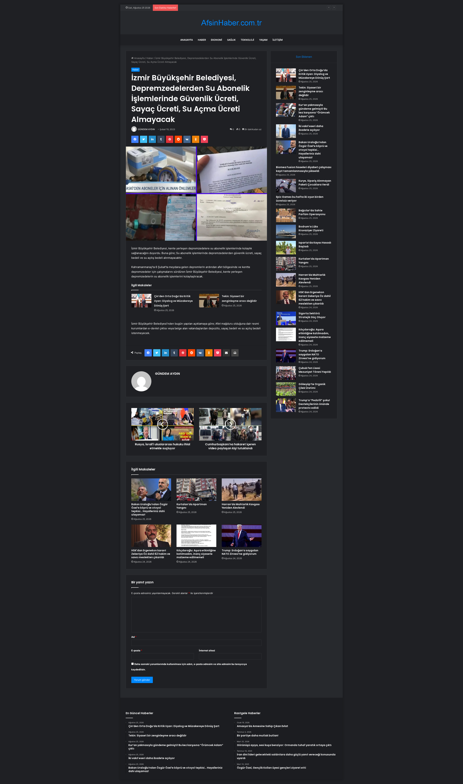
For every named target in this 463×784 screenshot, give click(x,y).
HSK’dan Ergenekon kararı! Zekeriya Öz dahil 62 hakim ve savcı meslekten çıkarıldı (150, 554)
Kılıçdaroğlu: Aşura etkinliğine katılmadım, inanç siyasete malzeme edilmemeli (196, 554)
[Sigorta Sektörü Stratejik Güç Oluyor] (286, 318)
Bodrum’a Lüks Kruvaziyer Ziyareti (311, 228)
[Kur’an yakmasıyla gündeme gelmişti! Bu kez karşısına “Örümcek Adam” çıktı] (286, 110)
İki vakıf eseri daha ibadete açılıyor (311, 128)
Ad (133, 636)
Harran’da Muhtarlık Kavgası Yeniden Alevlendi (241, 506)
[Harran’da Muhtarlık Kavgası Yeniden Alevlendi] (242, 489)
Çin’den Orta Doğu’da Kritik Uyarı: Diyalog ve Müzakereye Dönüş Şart (173, 300)
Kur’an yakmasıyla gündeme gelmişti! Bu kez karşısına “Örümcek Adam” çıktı (222, 7)
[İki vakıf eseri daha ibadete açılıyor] (286, 131)
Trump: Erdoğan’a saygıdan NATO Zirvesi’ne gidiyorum (240, 552)
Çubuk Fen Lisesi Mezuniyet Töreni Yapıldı (315, 370)
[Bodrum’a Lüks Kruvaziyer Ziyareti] (286, 231)
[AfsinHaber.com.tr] (231, 22)
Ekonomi (216, 39)
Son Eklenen (304, 56)
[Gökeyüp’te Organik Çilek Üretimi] (286, 389)
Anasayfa (186, 39)
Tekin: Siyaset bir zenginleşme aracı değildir (311, 91)
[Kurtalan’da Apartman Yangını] (196, 489)
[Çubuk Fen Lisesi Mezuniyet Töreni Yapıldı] (286, 373)
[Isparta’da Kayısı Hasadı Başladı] (286, 247)
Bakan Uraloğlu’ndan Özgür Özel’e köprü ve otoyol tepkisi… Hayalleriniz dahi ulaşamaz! (149, 509)
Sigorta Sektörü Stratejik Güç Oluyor (312, 315)
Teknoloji (247, 39)
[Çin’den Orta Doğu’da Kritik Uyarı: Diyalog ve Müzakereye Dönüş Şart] (141, 300)
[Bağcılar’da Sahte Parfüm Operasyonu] (286, 215)
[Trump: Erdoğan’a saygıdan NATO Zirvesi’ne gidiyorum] (242, 536)
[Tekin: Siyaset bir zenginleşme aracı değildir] (209, 300)
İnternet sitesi (207, 650)
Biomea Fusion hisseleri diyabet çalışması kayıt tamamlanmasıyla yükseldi (303, 169)
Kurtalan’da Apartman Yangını (192, 506)
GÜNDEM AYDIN (146, 129)
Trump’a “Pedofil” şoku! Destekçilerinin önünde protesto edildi (314, 404)
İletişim (278, 39)
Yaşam (263, 39)
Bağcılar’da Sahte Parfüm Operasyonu (312, 212)
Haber (202, 39)
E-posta (136, 650)
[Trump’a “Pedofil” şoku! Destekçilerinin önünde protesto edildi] (286, 405)
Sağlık (231, 39)
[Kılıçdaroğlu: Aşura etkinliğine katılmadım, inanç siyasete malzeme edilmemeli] (196, 536)
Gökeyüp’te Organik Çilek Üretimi (312, 386)
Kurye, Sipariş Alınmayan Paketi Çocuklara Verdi (315, 182)
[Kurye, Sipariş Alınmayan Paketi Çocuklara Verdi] (286, 186)
